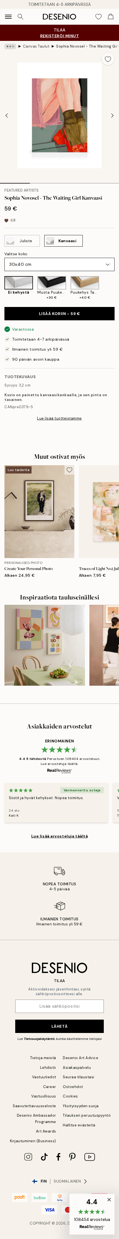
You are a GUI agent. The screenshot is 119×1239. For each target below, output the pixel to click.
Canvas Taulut (36, 46)
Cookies (70, 1096)
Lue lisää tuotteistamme (59, 418)
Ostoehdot (73, 1086)
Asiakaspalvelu (77, 1067)
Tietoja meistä (43, 1057)
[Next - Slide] (112, 115)
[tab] (15, 181)
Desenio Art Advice (80, 1057)
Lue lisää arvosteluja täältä (59, 836)
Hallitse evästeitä (79, 1125)
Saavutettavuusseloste (34, 1106)
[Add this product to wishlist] (108, 58)
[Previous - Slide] (6, 115)
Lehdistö (48, 1067)
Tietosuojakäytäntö (39, 1039)
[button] (92, 1214)
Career (49, 1086)
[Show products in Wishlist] (98, 16)
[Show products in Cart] (111, 16)
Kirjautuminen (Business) (33, 1141)
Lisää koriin (59, 313)
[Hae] (20, 16)
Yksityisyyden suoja (81, 1106)
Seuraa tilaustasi (78, 1077)
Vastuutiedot (44, 1077)
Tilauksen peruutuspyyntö (87, 1115)
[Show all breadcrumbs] (10, 46)
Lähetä (59, 1026)
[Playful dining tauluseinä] (44, 645)
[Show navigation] (8, 16)
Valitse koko (16, 253)
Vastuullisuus (43, 1096)
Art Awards (46, 1131)
